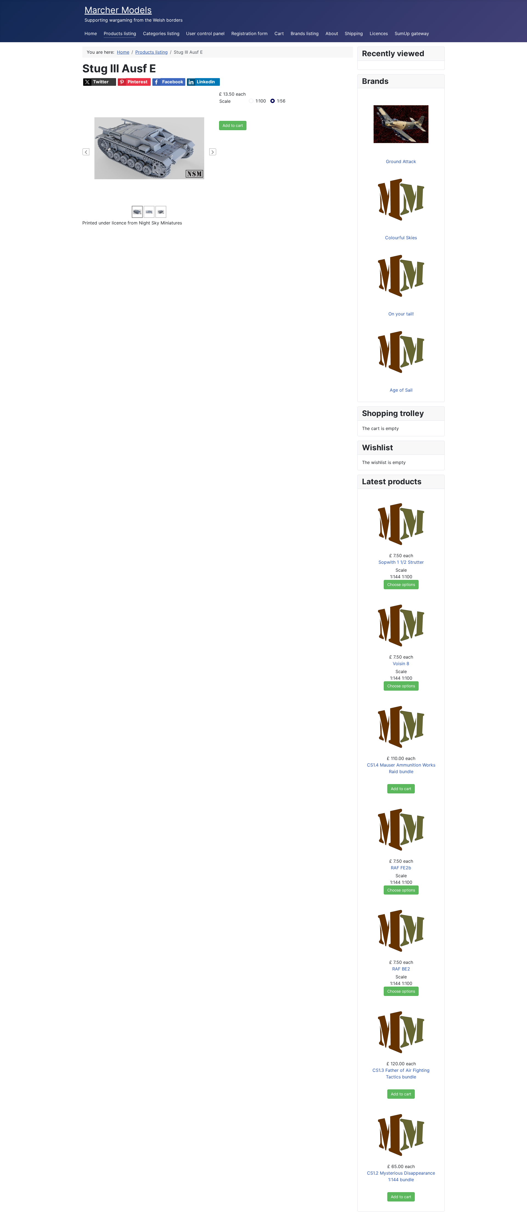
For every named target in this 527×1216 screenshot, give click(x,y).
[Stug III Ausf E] (149, 147)
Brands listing (305, 33)
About (332, 33)
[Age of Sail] (401, 352)
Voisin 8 (401, 663)
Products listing (120, 33)
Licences (379, 33)
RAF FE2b (401, 867)
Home (91, 33)
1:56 (281, 101)
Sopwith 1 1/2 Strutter (401, 562)
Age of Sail (401, 390)
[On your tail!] (401, 276)
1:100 (261, 101)
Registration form (249, 33)
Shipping (354, 33)
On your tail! (401, 314)
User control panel (205, 33)
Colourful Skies (401, 237)
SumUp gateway (412, 33)
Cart (279, 33)
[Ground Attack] (401, 124)
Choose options (401, 584)
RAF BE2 (401, 969)
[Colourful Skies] (401, 200)
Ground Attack (401, 161)
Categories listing (161, 33)
